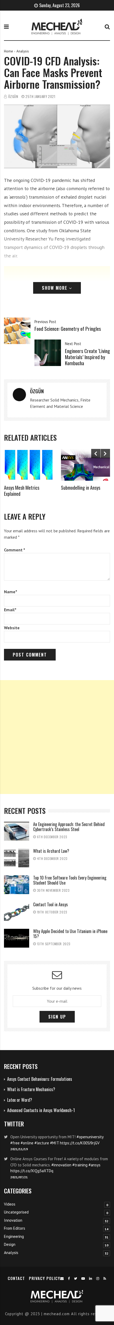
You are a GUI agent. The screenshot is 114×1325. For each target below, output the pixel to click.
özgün (13, 96)
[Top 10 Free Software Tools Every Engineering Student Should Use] (16, 884)
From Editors (14, 1228)
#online (27, 1142)
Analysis (22, 51)
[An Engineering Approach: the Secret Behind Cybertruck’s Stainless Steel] (16, 831)
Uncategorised (16, 1212)
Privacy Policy (44, 1278)
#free (15, 1142)
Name (10, 591)
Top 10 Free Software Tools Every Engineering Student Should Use (69, 880)
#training (79, 1164)
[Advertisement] (57, 737)
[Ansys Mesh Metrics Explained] (28, 465)
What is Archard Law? (51, 851)
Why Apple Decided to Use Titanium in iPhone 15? (70, 933)
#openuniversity (90, 1136)
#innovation (61, 1164)
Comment (14, 549)
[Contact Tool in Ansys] (16, 911)
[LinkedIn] (90, 1278)
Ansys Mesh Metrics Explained (21, 490)
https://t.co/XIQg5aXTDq (31, 1170)
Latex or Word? (19, 1100)
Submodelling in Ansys (80, 487)
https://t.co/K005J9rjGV (80, 1142)
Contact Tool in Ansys (50, 904)
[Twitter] (75, 1278)
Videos (9, 1204)
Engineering (14, 1236)
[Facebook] (69, 1278)
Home (8, 51)
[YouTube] (83, 1278)
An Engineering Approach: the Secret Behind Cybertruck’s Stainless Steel (69, 826)
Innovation (13, 1220)
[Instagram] (97, 1278)
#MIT (54, 1142)
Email (10, 609)
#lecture (41, 1142)
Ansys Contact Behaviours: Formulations (39, 1079)
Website (12, 627)
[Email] (62, 1278)
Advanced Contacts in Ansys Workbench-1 (41, 1110)
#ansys (94, 1164)
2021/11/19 (19, 1149)
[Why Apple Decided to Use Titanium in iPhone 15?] (16, 938)
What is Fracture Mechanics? (31, 1089)
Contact (16, 1278)
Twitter (14, 1123)
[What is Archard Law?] (16, 858)
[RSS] (104, 1278)
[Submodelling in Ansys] (85, 465)
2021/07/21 (19, 1177)
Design (9, 1244)
